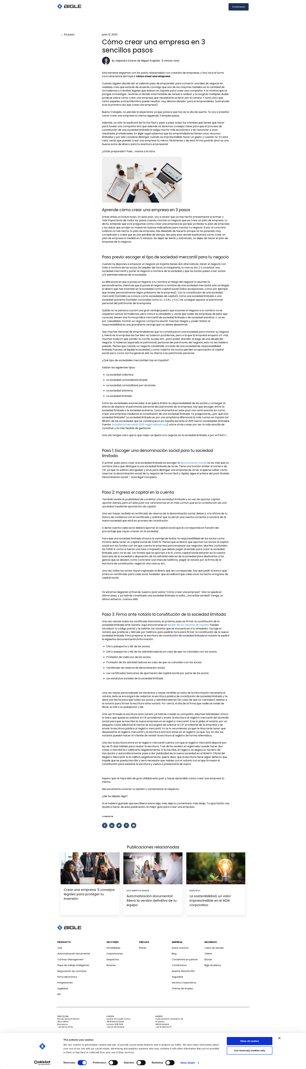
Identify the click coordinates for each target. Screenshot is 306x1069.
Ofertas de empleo (182, 988)
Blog (174, 953)
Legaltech (194, 890)
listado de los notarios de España (188, 625)
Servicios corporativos (184, 982)
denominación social (193, 463)
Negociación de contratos (71, 971)
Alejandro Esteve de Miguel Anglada (137, 60)
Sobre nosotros (180, 947)
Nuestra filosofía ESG (183, 971)
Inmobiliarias (113, 947)
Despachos (112, 959)
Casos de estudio (214, 947)
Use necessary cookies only (249, 1050)
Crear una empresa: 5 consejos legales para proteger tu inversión (89, 894)
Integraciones (65, 982)
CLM (59, 947)
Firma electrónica (67, 976)
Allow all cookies (249, 1041)
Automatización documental (73, 953)
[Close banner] (279, 1038)
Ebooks (208, 959)
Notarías (111, 965)
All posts (69, 34)
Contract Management (70, 959)
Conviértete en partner (185, 959)
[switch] (113, 1062)
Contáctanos (238, 6)
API (59, 994)
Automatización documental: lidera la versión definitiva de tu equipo (152, 900)
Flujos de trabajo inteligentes (73, 965)
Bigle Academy (212, 965)
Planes (142, 947)
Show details (187, 1062)
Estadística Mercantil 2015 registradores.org (139, 424)
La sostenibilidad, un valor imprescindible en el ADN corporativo (210, 900)
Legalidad (62, 988)
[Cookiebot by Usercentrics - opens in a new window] (42, 1062)
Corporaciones (114, 953)
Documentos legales (138, 890)
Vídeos (208, 953)
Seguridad (177, 976)
